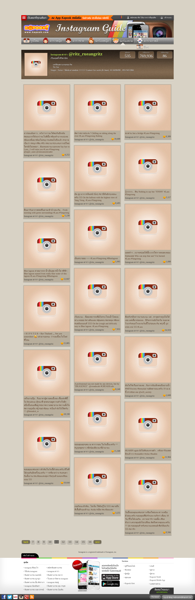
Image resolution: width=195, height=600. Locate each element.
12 (63, 542)
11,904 (168, 457)
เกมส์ (152, 566)
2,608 (168, 395)
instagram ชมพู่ (53, 582)
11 (56, 542)
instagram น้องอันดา (32, 586)
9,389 (168, 136)
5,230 (67, 216)
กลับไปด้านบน (28, 555)
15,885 (67, 343)
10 (50, 542)
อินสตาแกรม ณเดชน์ (33, 575)
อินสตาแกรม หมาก (55, 575)
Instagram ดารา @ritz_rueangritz (38, 155)
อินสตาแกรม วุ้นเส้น (55, 590)
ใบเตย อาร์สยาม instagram (58, 579)
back (26, 542)
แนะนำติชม (168, 597)
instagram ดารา (53, 571)
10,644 (67, 483)
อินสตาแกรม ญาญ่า (32, 579)
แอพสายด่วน (155, 584)
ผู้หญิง (127, 574)
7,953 (117, 329)
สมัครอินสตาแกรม (55, 568)
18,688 (117, 139)
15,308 (117, 451)
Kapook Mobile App (157, 580)
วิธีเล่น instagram (31, 571)
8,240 (117, 389)
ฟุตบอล (128, 577)
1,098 (168, 261)
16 (90, 542)
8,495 (117, 203)
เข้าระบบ (168, 18)
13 (70, 542)
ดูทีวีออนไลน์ (130, 566)
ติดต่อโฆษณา (162, 590)
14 (76, 542)
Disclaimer (155, 597)
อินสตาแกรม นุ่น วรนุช (56, 586)
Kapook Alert (130, 583)
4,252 (67, 155)
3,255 (117, 513)
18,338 (67, 414)
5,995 (117, 261)
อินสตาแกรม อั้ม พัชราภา (35, 582)
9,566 (168, 532)
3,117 (168, 197)
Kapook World (155, 577)
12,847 (67, 279)
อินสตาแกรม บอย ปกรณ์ (34, 590)
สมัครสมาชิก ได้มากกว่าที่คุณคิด (143, 18)
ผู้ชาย (152, 574)
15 (83, 542)
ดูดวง (152, 570)
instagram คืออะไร (31, 568)
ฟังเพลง (128, 570)
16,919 (168, 330)
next (97, 542)
